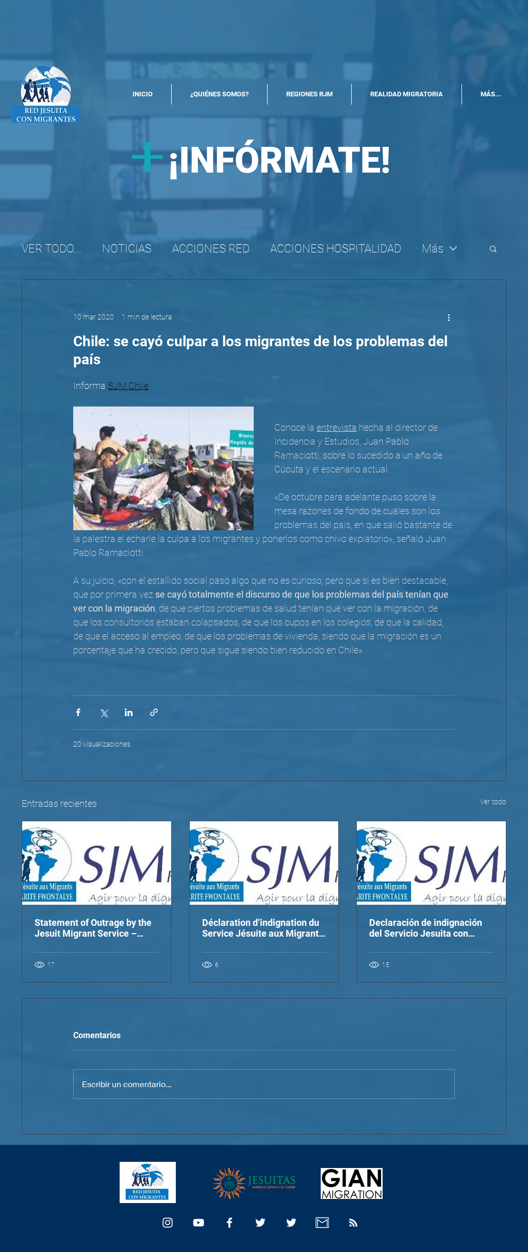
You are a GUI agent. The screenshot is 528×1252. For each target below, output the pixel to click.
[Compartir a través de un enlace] (154, 712)
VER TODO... (51, 248)
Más (432, 248)
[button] (493, 248)
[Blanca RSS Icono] (353, 1222)
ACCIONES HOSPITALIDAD (335, 248)
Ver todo (493, 802)
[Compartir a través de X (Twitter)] (103, 712)
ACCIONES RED (211, 248)
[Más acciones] (448, 317)
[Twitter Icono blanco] (260, 1222)
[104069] (322, 1222)
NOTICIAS (127, 248)
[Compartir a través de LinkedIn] (129, 712)
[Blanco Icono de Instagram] (167, 1222)
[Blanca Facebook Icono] (229, 1222)
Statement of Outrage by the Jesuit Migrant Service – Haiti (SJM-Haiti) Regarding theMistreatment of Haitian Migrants (93, 928)
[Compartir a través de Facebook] (78, 712)
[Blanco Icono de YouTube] (198, 1222)
